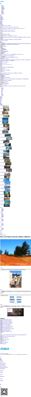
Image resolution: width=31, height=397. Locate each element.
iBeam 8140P (2, 58)
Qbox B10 (1, 64)
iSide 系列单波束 (12, 55)
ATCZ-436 (1, 84)
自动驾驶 (2, 95)
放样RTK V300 (6, 28)
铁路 (1, 91)
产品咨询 (1, 343)
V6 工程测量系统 (2, 25)
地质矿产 (2, 88)
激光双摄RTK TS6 (2, 31)
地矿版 (5, 74)
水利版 (4, 74)
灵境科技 (3, 353)
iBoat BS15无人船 (17, 54)
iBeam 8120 (5, 58)
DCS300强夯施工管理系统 (7, 77)
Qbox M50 (1, 65)
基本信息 (1, 339)
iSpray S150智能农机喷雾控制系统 (4, 83)
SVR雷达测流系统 (10, 39)
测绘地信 (1, 336)
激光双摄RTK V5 (2, 28)
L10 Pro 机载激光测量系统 (3, 43)
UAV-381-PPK (1, 40)
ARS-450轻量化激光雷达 (5, 39)
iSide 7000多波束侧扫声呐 (3, 55)
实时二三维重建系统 (19, 39)
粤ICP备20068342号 (25, 354)
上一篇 (1, 332)
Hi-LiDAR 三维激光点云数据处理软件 (4, 51)
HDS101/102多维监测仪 (2, 68)
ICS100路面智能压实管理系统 (3, 80)
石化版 (9, 74)
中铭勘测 (7, 353)
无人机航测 (2, 6)
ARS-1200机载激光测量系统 (9, 44)
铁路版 (1, 74)
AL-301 (5, 84)
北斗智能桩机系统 (2, 77)
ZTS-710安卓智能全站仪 (9, 35)
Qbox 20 (9, 64)
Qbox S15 (5, 64)
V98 (24, 28)
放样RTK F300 (16, 28)
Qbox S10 (8, 64)
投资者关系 (1, 212)
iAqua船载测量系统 (2, 48)
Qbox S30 (3, 64)
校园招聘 (3, 340)
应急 (1, 89)
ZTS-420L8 (16, 35)
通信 (12, 336)
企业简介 (2, 223)
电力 (1, 92)
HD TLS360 (1, 45)
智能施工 (2, 94)
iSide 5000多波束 (9, 55)
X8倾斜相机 (1, 39)
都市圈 (1, 353)
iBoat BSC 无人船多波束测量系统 (11, 54)
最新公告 (2, 214)
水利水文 (6, 336)
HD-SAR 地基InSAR (2, 71)
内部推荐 (5, 340)
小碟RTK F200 (22, 28)
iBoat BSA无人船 (21, 54)
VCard (11, 64)
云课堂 (2, 211)
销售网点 (2, 228)
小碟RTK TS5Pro (13, 31)
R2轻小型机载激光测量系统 (14, 43)
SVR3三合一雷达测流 (14, 39)
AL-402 (3, 84)
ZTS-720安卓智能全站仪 (3, 35)
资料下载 (2, 208)
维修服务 (2, 209)
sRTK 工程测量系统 (8, 25)
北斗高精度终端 (3, 8)
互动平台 (2, 215)
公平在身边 (7, 339)
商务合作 (2, 229)
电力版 (2, 74)
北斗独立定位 (2, 13)
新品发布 (1, 230)
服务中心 (1, 207)
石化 (11, 336)
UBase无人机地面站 (5, 40)
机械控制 (2, 11)
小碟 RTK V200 (13, 28)
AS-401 (6, 84)
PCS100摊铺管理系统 (9, 80)
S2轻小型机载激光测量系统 (20, 43)
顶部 (1, 396)
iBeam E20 (8, 58)
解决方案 (1, 86)
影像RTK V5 (10, 28)
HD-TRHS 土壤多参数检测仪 (11, 60)
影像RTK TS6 (6, 31)
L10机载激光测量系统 (8, 43)
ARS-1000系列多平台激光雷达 (15, 44)
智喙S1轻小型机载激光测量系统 (26, 43)
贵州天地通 (5, 353)
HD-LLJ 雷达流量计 (6, 60)
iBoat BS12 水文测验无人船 (3, 54)
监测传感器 (2, 9)
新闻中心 (2, 225)
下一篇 (2, 332)
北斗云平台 (2, 10)
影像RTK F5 (19, 28)
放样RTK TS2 (9, 31)
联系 (0, 226)
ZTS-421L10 (13, 35)
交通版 (7, 74)
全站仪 (2, 5)
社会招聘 (2, 219)
